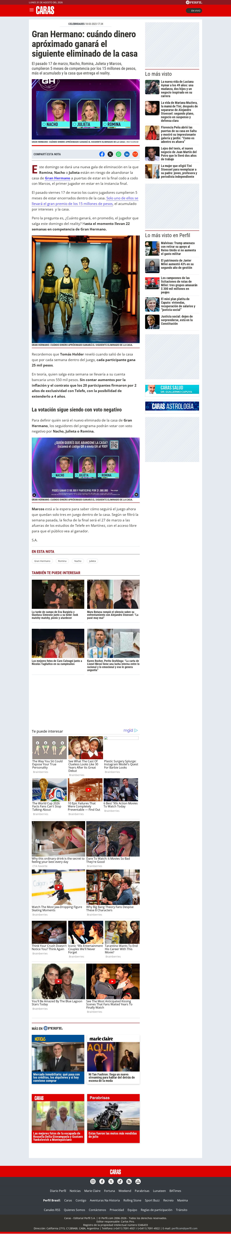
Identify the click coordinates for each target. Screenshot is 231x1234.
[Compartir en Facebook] (102, 154)
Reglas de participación (156, 1210)
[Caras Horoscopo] (172, 409)
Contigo (81, 1200)
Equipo (132, 1210)
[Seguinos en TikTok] (120, 1181)
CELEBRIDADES (76, 24)
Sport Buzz (152, 1200)
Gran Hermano (57, 178)
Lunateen (159, 1191)
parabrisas (113, 1098)
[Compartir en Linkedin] (127, 154)
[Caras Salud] (172, 393)
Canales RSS (52, 1210)
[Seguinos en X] (111, 1181)
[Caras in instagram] (93, 1181)
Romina (62, 561)
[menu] (31, 10)
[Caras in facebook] (102, 1181)
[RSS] (129, 1181)
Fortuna (109, 1191)
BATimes (175, 1191)
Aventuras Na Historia (105, 1200)
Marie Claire (92, 1191)
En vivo (195, 10)
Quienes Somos (74, 1210)
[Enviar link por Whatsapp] (118, 154)
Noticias (75, 1191)
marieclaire (113, 1039)
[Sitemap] (138, 1181)
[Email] (135, 154)
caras (58, 1098)
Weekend (125, 1191)
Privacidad (117, 1210)
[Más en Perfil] (53, 1028)
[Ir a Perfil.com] (194, 3)
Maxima (182, 1200)
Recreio (168, 1200)
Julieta (92, 561)
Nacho (77, 561)
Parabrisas (142, 1191)
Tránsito (181, 1210)
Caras (68, 1200)
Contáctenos (97, 1210)
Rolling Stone (132, 1200)
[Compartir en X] (110, 154)
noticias (58, 1039)
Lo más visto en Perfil (167, 235)
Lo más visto (158, 74)
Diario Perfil (58, 1191)
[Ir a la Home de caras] (45, 13)
